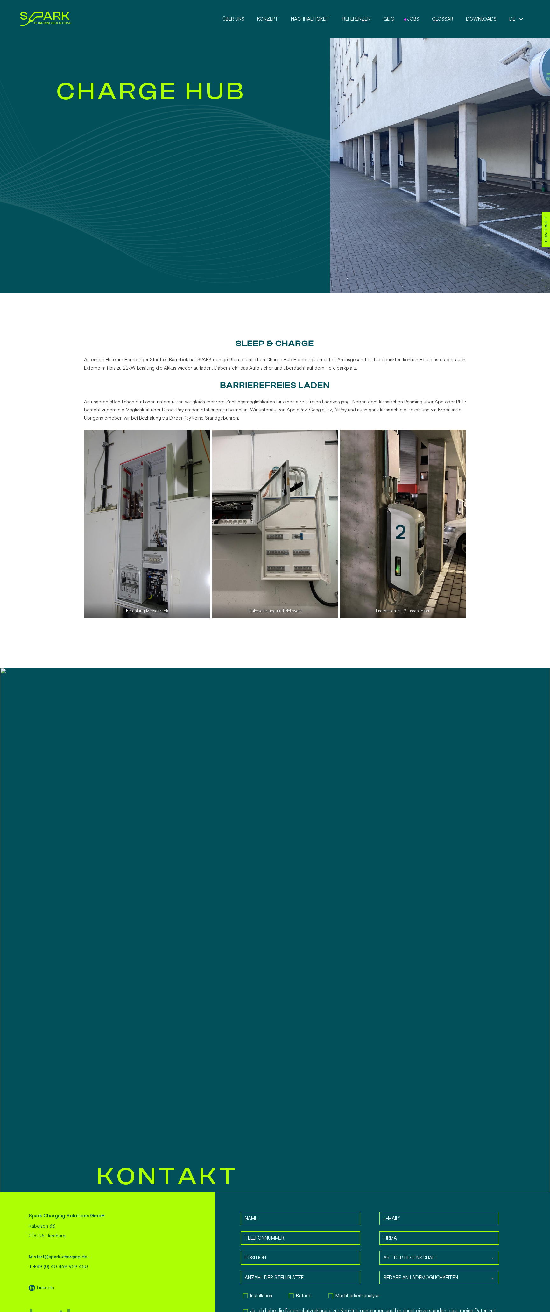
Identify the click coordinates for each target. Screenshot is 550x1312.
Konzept (267, 19)
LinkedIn (45, 1288)
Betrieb (304, 1296)
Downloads (481, 19)
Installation (261, 1296)
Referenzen (356, 19)
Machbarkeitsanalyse (357, 1296)
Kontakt (546, 229)
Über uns (233, 19)
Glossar (442, 19)
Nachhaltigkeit (310, 19)
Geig (388, 19)
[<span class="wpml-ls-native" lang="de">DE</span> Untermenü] (520, 19)
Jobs (413, 19)
